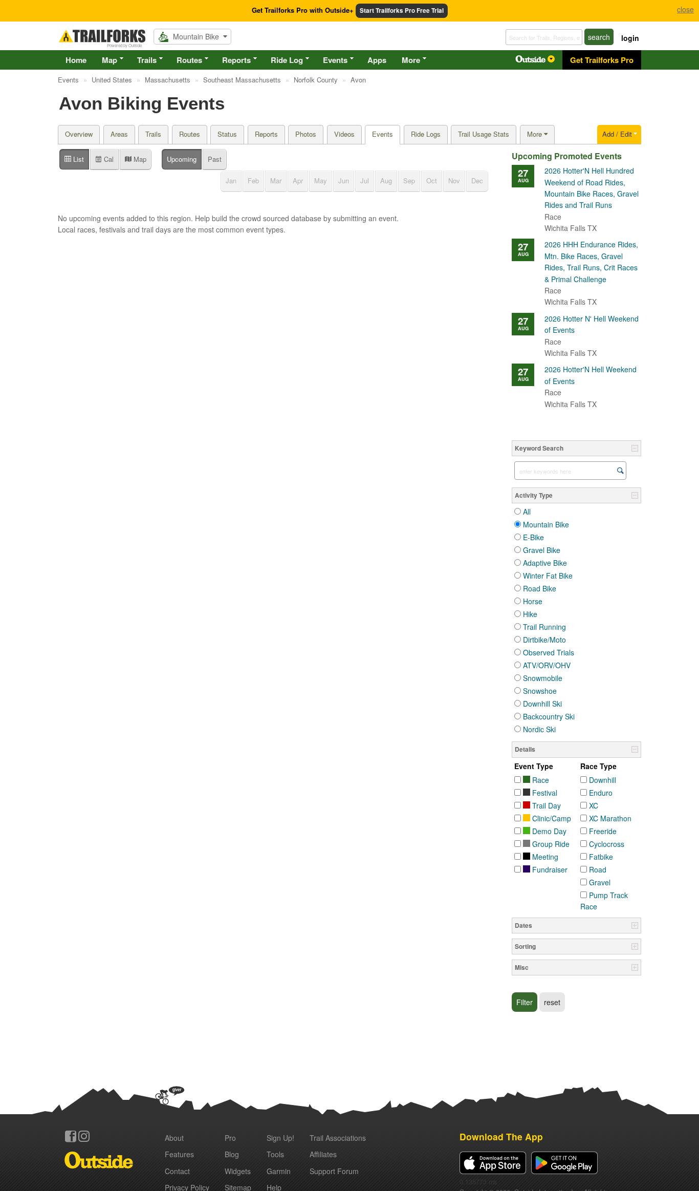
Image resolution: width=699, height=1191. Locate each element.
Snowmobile (542, 678)
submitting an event (365, 218)
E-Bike (533, 537)
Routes (189, 60)
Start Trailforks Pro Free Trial (402, 10)
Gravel (599, 882)
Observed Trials (548, 652)
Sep (409, 180)
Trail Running (544, 627)
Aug (386, 180)
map (139, 159)
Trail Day (545, 805)
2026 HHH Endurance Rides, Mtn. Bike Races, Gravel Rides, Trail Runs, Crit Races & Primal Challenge (591, 267)
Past (215, 159)
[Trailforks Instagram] (84, 1136)
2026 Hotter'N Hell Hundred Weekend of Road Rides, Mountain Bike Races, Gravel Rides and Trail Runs (591, 193)
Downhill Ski (542, 703)
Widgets (238, 1171)
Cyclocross (606, 844)
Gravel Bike (541, 550)
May (320, 180)
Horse (532, 601)
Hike (530, 614)
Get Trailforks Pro (602, 60)
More (411, 60)
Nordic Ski (539, 729)
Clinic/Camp (550, 818)
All (527, 511)
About (174, 1138)
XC (593, 805)
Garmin (279, 1171)
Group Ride (550, 844)
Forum (334, 1171)
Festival (543, 793)
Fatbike (601, 857)
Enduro (601, 793)
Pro (230, 1138)
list (77, 159)
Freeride (603, 831)
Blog (232, 1154)
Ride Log (287, 60)
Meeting (544, 857)
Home (75, 60)
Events (335, 60)
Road (597, 869)
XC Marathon (610, 818)
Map (109, 60)
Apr (298, 180)
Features (179, 1154)
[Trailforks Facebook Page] (70, 1136)
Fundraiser (548, 869)
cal (108, 159)
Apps (376, 60)
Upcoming (181, 159)
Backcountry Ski (549, 716)
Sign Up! (280, 1138)
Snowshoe (540, 691)
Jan (231, 180)
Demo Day (548, 831)
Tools (275, 1154)
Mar (275, 180)
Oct (431, 180)
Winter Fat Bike (548, 575)
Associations (338, 1138)
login (630, 38)
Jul (364, 180)
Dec (477, 180)
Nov (454, 180)
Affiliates (323, 1154)
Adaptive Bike (545, 563)
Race (539, 780)
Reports (236, 60)
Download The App (501, 1136)
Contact (177, 1171)
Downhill (602, 780)
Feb (253, 180)
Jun (343, 180)
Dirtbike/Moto (544, 639)
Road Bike (539, 588)
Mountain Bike (546, 524)
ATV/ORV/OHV (547, 665)
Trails (147, 60)
